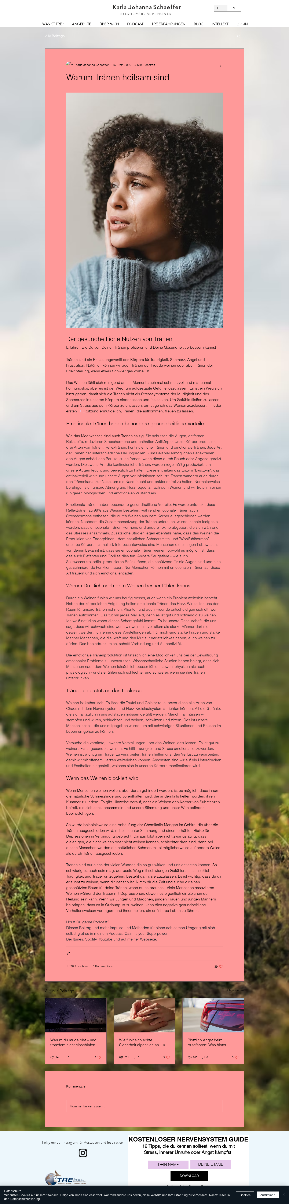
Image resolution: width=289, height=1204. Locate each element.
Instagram (70, 1142)
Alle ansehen (235, 990)
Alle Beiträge (55, 36)
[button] (239, 35)
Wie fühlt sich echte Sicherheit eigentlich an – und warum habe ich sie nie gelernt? (144, 1042)
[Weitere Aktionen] (220, 64)
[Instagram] (83, 1153)
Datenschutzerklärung (25, 1199)
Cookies (245, 1195)
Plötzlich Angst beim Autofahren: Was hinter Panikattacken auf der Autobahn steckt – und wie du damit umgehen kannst (213, 1042)
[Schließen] (283, 1195)
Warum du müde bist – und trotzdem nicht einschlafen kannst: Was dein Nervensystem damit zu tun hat (73, 1042)
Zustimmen (267, 1195)
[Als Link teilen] (68, 953)
